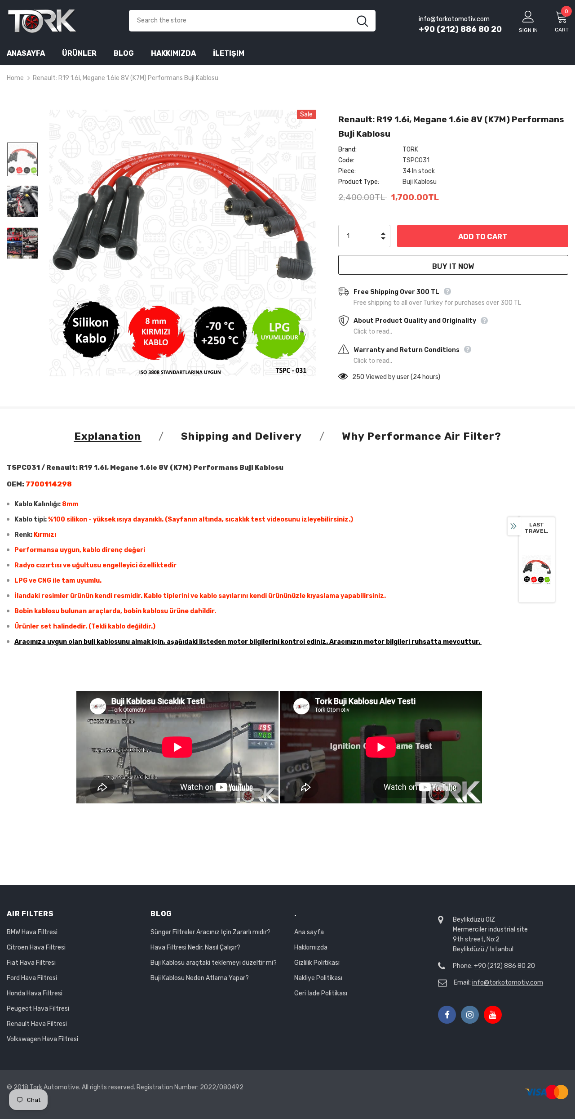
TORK (410, 149)
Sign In (528, 30)
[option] (182, 243)
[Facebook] (447, 1015)
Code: (346, 160)
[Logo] (61, 20)
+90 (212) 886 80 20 (460, 29)
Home (15, 78)
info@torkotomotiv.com (507, 982)
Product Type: (358, 182)
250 (358, 377)
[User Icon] (528, 16)
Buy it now (453, 266)
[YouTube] (493, 1015)
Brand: (347, 149)
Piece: (347, 171)
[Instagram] (470, 1015)
